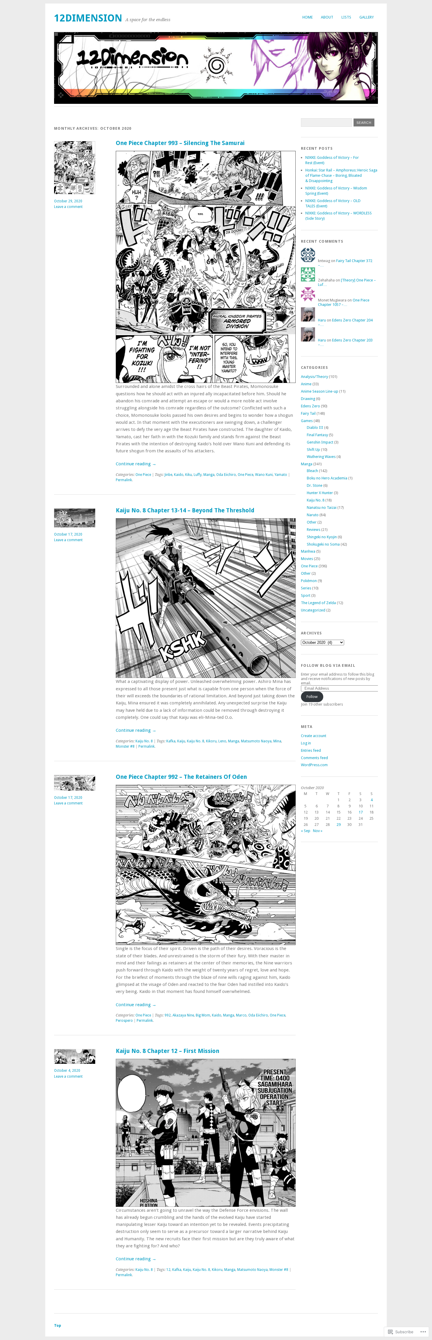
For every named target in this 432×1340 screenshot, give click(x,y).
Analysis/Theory (314, 376)
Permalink (124, 480)
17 (361, 812)
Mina (277, 741)
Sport (305, 595)
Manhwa (308, 551)
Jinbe (168, 475)
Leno (222, 741)
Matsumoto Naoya (256, 741)
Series (306, 588)
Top (57, 1325)
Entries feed (311, 750)
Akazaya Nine (183, 1015)
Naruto (313, 515)
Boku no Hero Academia (327, 478)
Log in (306, 743)
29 (338, 824)
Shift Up (313, 449)
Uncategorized (313, 610)
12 (168, 1270)
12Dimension (88, 18)
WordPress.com (314, 765)
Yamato (280, 475)
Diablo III (315, 427)
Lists (346, 17)
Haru (322, 320)
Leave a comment (68, 207)
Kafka (170, 741)
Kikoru (211, 741)
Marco (241, 1015)
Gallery (366, 17)
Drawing (308, 398)
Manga (209, 475)
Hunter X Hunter (320, 493)
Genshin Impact (320, 442)
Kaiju (181, 741)
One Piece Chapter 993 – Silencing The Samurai (180, 143)
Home (307, 17)
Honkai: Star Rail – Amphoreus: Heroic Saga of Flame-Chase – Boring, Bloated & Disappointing (341, 175)
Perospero (124, 1021)
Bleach (312, 471)
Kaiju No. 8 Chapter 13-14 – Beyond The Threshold (185, 510)
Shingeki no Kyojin (322, 537)
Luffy (198, 475)
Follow (312, 696)
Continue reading (136, 463)
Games (307, 421)
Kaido (178, 475)
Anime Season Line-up (319, 391)
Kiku (188, 475)
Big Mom (203, 1015)
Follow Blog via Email (328, 665)
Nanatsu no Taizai (321, 507)
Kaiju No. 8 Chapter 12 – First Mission (167, 1051)
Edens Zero (310, 406)
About (327, 17)
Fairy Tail (308, 413)
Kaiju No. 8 (144, 741)
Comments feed (314, 758)
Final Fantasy (317, 435)
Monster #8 (125, 746)
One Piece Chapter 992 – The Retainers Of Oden (181, 777)
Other (312, 522)
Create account (313, 736)
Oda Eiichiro (226, 475)
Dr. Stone (314, 485)
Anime (306, 384)
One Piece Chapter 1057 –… (343, 302)
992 (168, 1015)
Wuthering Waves (321, 456)
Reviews (313, 529)
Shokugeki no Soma (323, 544)
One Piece (143, 475)
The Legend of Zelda (318, 603)
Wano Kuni (264, 475)
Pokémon (309, 581)
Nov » (317, 831)
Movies (307, 558)
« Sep (305, 831)
